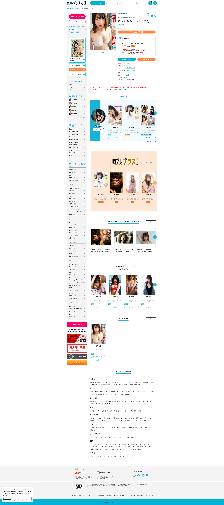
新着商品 (71, 84)
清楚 (72, 238)
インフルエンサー (75, 285)
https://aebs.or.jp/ (88, 486)
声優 (72, 274)
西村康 (127, 75)
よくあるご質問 (75, 32)
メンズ (72, 311)
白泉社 (115, 384)
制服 (72, 172)
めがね (72, 177)
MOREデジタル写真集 (134, 391)
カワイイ (73, 232)
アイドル (73, 266)
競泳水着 (73, 175)
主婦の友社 (146, 382)
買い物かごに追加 (127, 59)
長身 (72, 201)
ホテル (72, 253)
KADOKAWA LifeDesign (121, 382)
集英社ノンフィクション (111, 394)
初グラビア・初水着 (76, 308)
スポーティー (74, 209)
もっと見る (149, 162)
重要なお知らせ (77, 324)
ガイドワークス (101, 382)
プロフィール (98, 129)
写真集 (72, 8)
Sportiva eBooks (73, 137)
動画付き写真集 (73, 144)
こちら (124, 89)
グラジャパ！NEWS (76, 74)
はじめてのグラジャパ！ (77, 26)
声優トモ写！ (72, 152)
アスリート (73, 295)
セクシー (73, 235)
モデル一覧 (81, 117)
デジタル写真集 (75, 65)
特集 (70, 90)
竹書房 (100, 384)
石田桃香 (78, 8)
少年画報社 (93, 384)
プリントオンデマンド (74, 150)
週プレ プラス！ (74, 69)
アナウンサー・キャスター (76, 282)
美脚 (72, 198)
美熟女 (72, 227)
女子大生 (73, 277)
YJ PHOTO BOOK (73, 131)
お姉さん (73, 225)
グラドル (73, 264)
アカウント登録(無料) (77, 16)
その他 (72, 316)
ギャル (72, 214)
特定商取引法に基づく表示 (104, 495)
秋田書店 (93, 382)
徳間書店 (105, 384)
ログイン (77, 22)
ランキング (72, 87)
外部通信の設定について (119, 495)
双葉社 (125, 384)
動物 (72, 314)
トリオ (72, 248)
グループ (73, 251)
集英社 (127, 65)
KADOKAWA (110, 382)
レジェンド (74, 290)
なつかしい (74, 230)
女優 (72, 269)
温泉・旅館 (74, 256)
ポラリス (71, 155)
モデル (72, 272)
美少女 (72, 222)
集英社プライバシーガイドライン (87, 495)
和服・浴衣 (74, 180)
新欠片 (110, 384)
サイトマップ (149, 495)
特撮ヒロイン (74, 287)
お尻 (72, 193)
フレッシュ (74, 206)
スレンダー (74, 188)
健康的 (72, 204)
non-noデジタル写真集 (148, 391)
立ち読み (103, 52)
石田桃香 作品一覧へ (152, 141)
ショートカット (75, 196)
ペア (72, 245)
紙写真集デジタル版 (74, 139)
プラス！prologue (73, 142)
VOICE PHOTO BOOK (75, 147)
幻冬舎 (135, 382)
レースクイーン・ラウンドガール (76, 280)
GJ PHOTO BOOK (73, 134)
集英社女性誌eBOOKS (97, 394)
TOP (68, 8)
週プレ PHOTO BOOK (74, 129)
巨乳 (72, 190)
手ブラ (72, 306)
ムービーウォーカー (134, 384)
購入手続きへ (146, 59)
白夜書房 (120, 384)
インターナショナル (76, 211)
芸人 (72, 293)
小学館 (152, 382)
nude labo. (72, 158)
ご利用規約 (74, 495)
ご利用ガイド (74, 29)
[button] (155, 113)
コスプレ (73, 169)
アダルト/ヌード (73, 298)
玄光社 (131, 382)
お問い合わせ (140, 495)
